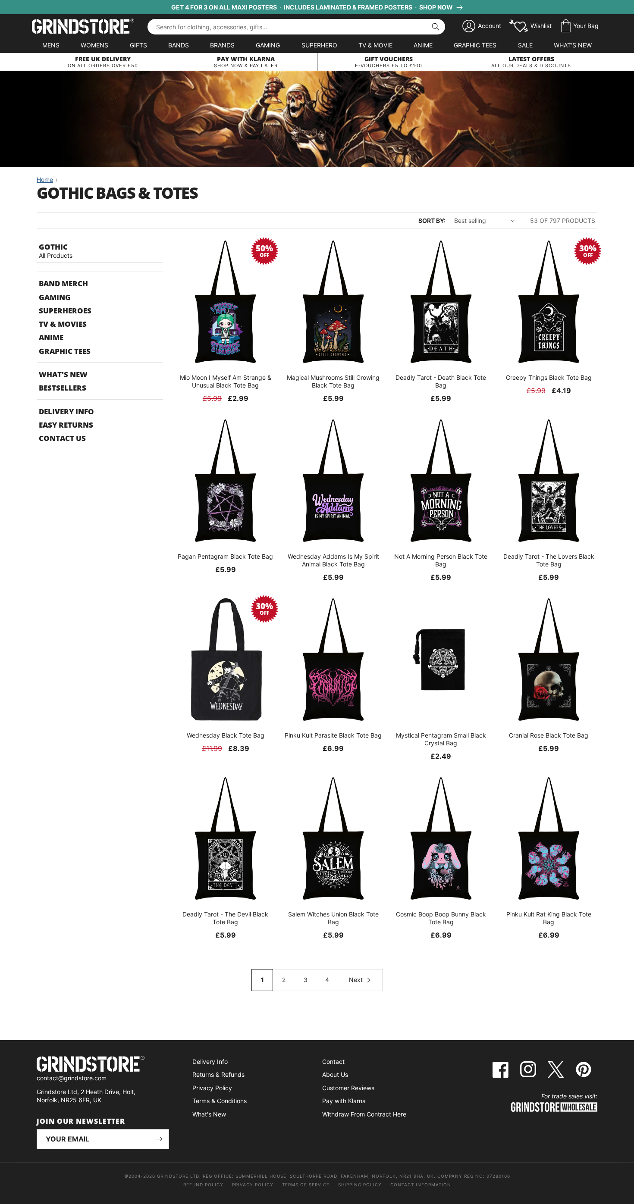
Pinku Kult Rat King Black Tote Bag (548, 918)
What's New (573, 45)
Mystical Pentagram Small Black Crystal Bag (441, 739)
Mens (51, 45)
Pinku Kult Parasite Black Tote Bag (333, 735)
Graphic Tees (475, 45)
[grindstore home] (103, 1065)
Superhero (319, 45)
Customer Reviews (348, 1087)
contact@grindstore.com (72, 1078)
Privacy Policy (212, 1087)
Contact (333, 1061)
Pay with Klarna (344, 1100)
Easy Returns (66, 425)
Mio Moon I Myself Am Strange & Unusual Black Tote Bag (225, 381)
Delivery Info (66, 411)
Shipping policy (360, 1184)
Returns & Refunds (218, 1074)
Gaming (268, 45)
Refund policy (203, 1184)
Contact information (420, 1184)
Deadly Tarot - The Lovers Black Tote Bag (548, 560)
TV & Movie (375, 45)
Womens (94, 45)
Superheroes (65, 311)
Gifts (138, 45)
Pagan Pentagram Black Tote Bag (225, 556)
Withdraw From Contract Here (364, 1114)
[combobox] (296, 26)
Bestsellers (62, 388)
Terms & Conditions (219, 1100)
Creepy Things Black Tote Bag (549, 377)
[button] (580, 26)
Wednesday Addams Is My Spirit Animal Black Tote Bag (333, 560)
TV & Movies (63, 324)
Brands (222, 45)
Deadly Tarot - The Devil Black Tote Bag (225, 918)
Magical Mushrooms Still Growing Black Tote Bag (333, 381)
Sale (525, 45)
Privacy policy (252, 1184)
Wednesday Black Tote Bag (225, 735)
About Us (335, 1074)
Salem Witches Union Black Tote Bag (333, 918)
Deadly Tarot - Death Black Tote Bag (440, 381)
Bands (178, 45)
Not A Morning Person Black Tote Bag (440, 560)
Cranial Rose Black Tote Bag (548, 735)
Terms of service (306, 1184)
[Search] (435, 26)
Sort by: (432, 220)
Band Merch (63, 283)
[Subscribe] (159, 1139)
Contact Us (62, 438)
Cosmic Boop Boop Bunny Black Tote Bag (441, 918)
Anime (423, 45)
